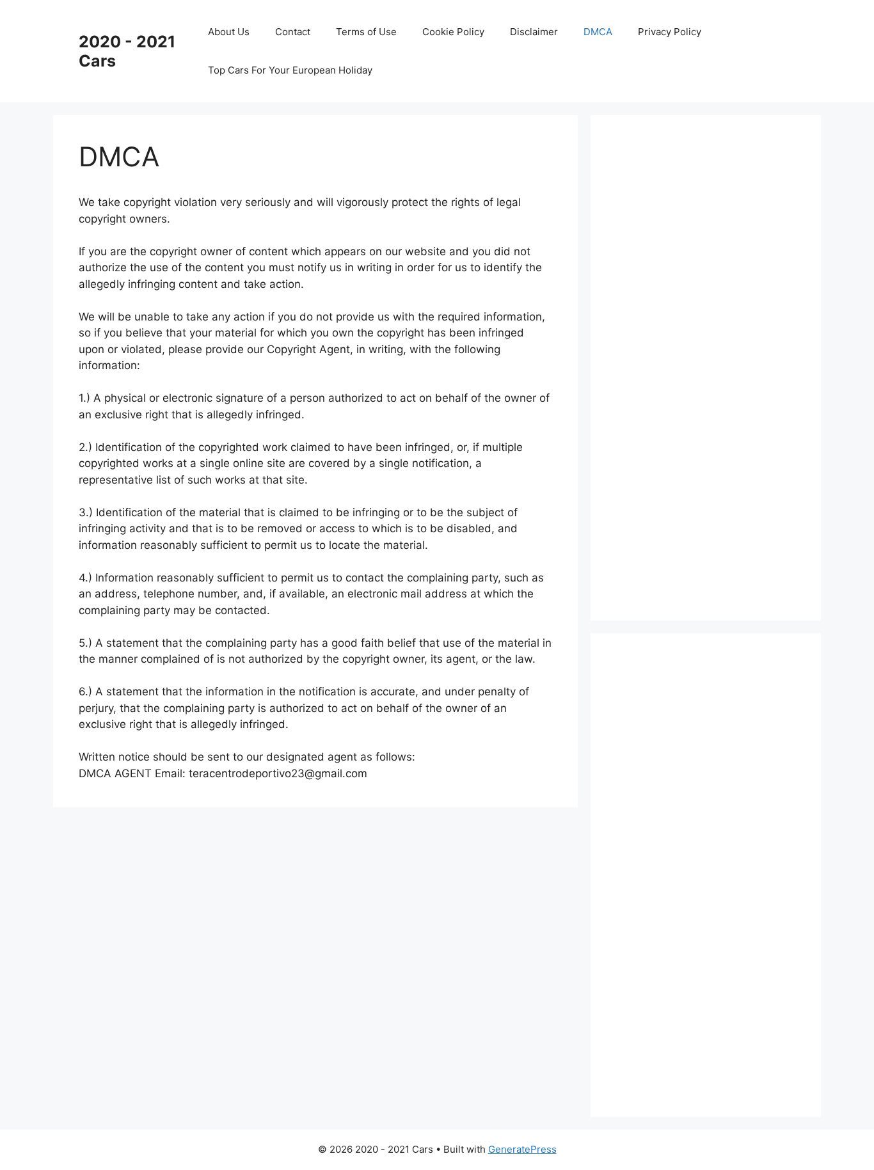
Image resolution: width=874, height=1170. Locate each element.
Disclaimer (534, 32)
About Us (229, 32)
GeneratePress (522, 1149)
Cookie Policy (453, 32)
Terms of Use (366, 32)
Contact (292, 32)
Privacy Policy (669, 32)
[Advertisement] (712, 365)
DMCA (598, 32)
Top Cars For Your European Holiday (290, 70)
